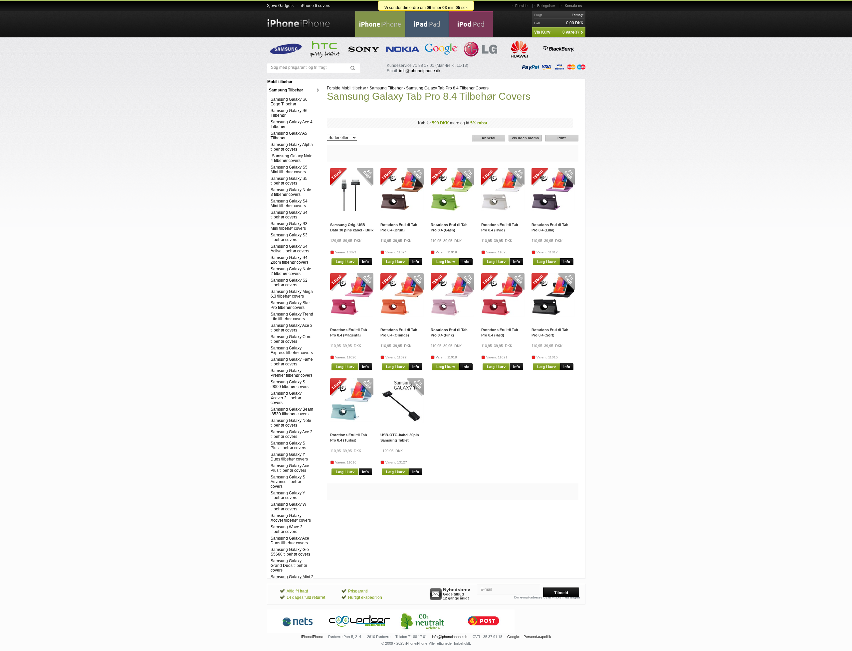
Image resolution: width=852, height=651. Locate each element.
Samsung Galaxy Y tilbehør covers (288, 495)
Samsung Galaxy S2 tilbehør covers (289, 282)
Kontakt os (573, 6)
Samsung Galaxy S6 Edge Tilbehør (289, 101)
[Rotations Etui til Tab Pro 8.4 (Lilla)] (553, 210)
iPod (471, 24)
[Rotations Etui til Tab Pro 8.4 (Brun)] (402, 210)
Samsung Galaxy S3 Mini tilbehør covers (289, 226)
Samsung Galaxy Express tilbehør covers (292, 350)
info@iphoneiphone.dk (419, 70)
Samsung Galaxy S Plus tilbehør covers (288, 445)
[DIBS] (360, 631)
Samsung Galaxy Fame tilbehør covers (292, 361)
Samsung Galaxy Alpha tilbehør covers (292, 147)
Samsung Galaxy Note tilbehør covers (291, 423)
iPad (427, 24)
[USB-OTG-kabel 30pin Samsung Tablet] (402, 422)
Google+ (514, 637)
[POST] (484, 631)
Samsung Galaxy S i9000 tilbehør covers (290, 384)
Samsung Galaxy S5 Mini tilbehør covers (289, 169)
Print (561, 138)
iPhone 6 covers (315, 5)
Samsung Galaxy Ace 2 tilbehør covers (292, 434)
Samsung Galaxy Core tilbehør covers (291, 339)
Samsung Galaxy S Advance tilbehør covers (288, 482)
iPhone (380, 24)
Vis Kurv (542, 32)
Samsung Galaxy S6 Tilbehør (289, 113)
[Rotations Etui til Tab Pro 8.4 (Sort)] (553, 315)
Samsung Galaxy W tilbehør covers (288, 506)
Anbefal (488, 138)
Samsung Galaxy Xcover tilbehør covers (291, 518)
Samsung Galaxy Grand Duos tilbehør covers (289, 566)
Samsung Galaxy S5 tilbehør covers (289, 181)
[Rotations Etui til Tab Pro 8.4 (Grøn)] (452, 210)
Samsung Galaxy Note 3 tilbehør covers (291, 192)
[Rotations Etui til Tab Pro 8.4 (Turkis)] (351, 420)
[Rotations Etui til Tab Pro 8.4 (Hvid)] (503, 210)
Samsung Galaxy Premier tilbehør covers (292, 373)
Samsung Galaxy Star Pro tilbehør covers (290, 305)
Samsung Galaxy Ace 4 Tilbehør (292, 124)
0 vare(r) (570, 32)
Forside (521, 6)
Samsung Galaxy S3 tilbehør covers (289, 237)
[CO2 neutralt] (422, 631)
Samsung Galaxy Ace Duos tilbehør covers (290, 540)
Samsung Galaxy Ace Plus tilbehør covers (290, 468)
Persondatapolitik (537, 637)
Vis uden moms (525, 138)
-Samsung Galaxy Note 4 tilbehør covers (292, 158)
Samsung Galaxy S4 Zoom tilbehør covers (290, 260)
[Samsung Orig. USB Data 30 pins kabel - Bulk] (351, 209)
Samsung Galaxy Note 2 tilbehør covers (291, 271)
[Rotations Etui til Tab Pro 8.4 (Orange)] (402, 315)
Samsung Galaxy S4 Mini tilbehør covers (289, 203)
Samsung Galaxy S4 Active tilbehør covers (290, 248)
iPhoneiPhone (312, 637)
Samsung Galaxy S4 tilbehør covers (289, 214)
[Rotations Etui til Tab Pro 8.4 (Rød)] (503, 315)
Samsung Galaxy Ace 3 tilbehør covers (292, 327)
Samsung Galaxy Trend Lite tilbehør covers (292, 316)
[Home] (298, 19)
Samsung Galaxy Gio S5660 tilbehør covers (290, 552)
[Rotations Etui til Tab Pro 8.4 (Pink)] (452, 315)
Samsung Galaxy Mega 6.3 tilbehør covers (292, 294)
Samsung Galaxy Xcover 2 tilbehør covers (286, 398)
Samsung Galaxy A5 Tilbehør (289, 135)
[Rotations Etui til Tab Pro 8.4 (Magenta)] (351, 315)
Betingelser (546, 6)
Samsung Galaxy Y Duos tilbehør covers (289, 456)
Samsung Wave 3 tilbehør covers (287, 529)
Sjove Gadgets (280, 5)
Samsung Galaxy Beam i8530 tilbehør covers (292, 411)
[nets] (298, 631)
